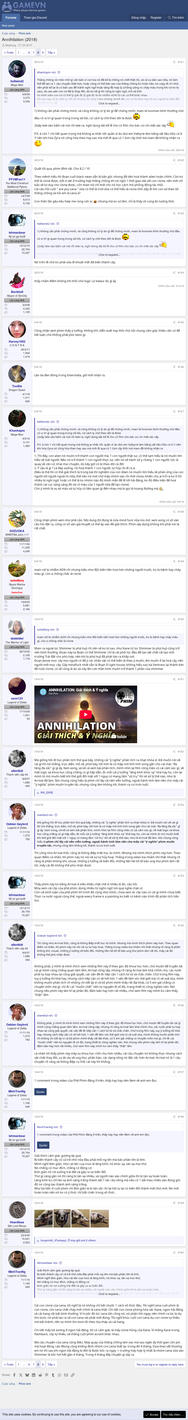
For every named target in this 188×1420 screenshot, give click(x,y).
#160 (181, 1252)
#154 (181, 875)
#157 (181, 1072)
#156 (181, 1005)
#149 (181, 561)
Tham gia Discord (35, 17)
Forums (11, 17)
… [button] (23, 52)
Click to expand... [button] (109, 103)
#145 (181, 322)
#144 (181, 272)
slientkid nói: (45, 815)
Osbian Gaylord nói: (49, 935)
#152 (181, 751)
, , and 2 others (68, 1240)
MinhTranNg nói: (47, 1127)
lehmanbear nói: (47, 1263)
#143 (181, 213)
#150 (181, 619)
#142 (181, 160)
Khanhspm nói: (46, 72)
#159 (181, 1203)
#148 (181, 511)
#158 (181, 1116)
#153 (181, 804)
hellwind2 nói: (46, 223)
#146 (181, 367)
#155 (181, 925)
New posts (8, 25)
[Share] (174, 62)
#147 (181, 411)
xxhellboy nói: (46, 629)
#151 (181, 679)
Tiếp (50, 52)
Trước (10, 52)
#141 (181, 62)
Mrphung (10, 45)
